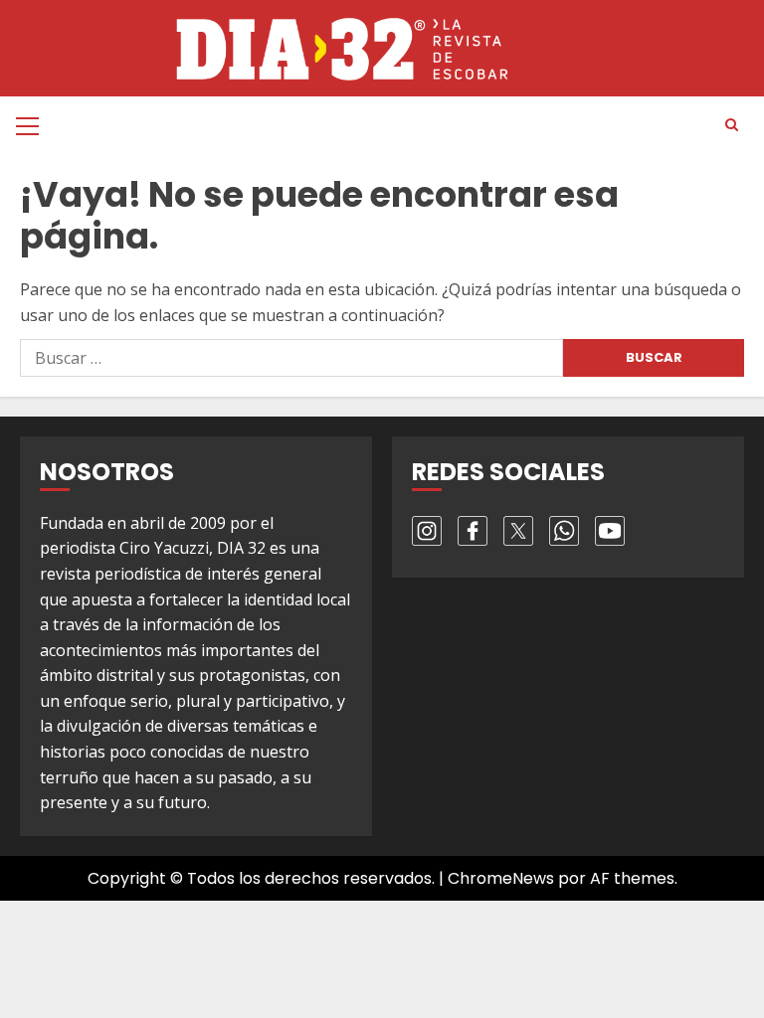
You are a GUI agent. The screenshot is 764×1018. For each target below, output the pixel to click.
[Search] (731, 125)
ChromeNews (501, 878)
